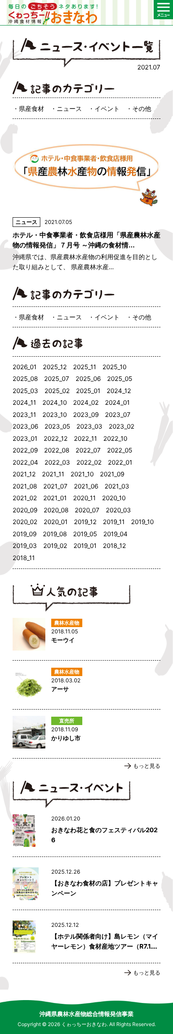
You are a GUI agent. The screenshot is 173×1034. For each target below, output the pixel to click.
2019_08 (55, 534)
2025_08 (25, 379)
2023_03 (89, 426)
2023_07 (118, 415)
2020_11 (84, 498)
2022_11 (85, 438)
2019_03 (25, 546)
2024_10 (54, 402)
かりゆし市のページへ (86, 734)
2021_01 (55, 498)
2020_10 (114, 498)
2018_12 (114, 546)
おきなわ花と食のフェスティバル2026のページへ (86, 832)
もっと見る (146, 765)
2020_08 (56, 510)
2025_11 (84, 367)
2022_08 (56, 450)
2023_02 (121, 426)
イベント (107, 109)
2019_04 (115, 534)
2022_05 (119, 450)
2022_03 (57, 462)
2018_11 (24, 558)
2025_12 (55, 367)
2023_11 (24, 415)
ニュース (69, 109)
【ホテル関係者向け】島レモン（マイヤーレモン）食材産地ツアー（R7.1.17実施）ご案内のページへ (86, 938)
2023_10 (54, 415)
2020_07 (87, 510)
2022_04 (25, 462)
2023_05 (57, 426)
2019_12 (85, 522)
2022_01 (120, 462)
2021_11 (53, 474)
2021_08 (25, 486)
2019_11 (114, 522)
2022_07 (88, 450)
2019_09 (25, 534)
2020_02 (25, 522)
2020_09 (25, 510)
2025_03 (25, 391)
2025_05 (119, 379)
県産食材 (31, 109)
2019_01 (85, 546)
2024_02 (86, 402)
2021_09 (112, 474)
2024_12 (119, 391)
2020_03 (118, 510)
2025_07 (56, 379)
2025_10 (114, 367)
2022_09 (25, 450)
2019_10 (142, 522)
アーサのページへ (86, 685)
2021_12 (24, 474)
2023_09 (86, 415)
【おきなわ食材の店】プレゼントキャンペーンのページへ (86, 885)
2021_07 (55, 486)
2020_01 (56, 522)
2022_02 (89, 462)
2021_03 (117, 486)
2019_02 (55, 546)
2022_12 (56, 438)
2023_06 (25, 426)
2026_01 (25, 367)
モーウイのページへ (86, 636)
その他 (141, 109)
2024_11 (24, 402)
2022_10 (115, 438)
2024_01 (117, 402)
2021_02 (25, 498)
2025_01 (88, 391)
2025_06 (88, 379)
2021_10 (82, 474)
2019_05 (85, 534)
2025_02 (57, 391)
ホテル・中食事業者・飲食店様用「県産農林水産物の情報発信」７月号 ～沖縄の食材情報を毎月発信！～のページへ (86, 202)
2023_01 (25, 438)
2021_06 (86, 486)
